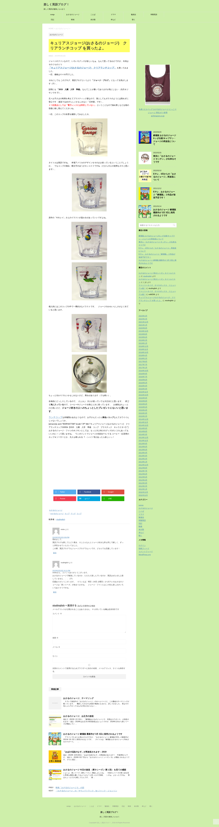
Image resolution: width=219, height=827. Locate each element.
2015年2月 (143, 416)
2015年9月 (143, 398)
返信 (54, 553)
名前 (55, 638)
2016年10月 (143, 371)
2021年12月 (143, 322)
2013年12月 (143, 437)
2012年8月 (143, 468)
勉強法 (133, 14)
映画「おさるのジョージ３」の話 (70, 787)
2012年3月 (143, 483)
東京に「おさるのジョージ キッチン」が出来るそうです (164, 159)
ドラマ (113, 14)
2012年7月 (143, 471)
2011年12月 (143, 492)
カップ (67, 514)
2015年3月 (143, 413)
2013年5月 (143, 450)
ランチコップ (55, 417)
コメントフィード (146, 551)
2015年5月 (143, 407)
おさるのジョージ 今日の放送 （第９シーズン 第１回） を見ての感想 (94, 770)
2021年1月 (143, 325)
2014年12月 (143, 419)
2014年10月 (143, 425)
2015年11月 (143, 392)
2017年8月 (143, 361)
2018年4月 (143, 355)
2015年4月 (143, 410)
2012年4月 (143, 480)
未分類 (92, 20)
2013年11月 (143, 441)
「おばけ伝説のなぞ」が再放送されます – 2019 (84, 752)
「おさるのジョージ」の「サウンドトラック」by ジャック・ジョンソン (86, 791)
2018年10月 (143, 352)
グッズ (73, 514)
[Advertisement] (89, 463)
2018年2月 (143, 358)
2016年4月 (143, 386)
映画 (72, 20)
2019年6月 (143, 337)
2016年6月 (143, 380)
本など (113, 20)
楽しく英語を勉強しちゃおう (109, 817)
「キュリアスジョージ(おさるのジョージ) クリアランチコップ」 (82, 67)
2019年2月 (143, 340)
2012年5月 (143, 477)
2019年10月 (143, 331)
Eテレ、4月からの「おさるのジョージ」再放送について (164, 177)
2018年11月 (143, 349)
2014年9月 (143, 428)
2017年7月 (143, 365)
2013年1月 (143, 462)
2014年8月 (143, 431)
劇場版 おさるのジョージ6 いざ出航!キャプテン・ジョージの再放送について (164, 139)
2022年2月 (143, 319)
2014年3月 (143, 434)
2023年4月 (143, 316)
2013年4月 (143, 453)
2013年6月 (143, 447)
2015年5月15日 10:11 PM (61, 571)
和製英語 (154, 14)
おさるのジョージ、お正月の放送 (78, 716)
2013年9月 (143, 444)
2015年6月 (143, 404)
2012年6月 (143, 474)
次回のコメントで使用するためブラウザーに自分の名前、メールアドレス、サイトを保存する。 (88, 669)
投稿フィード (144, 548)
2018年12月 (143, 346)
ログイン (142, 545)
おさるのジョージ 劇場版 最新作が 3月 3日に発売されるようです (92, 734)
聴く (133, 20)
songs (52, 14)
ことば (92, 14)
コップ (79, 514)
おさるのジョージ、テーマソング (78, 698)
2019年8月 (143, 334)
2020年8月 (143, 328)
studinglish (60, 519)
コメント (57, 614)
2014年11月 (143, 422)
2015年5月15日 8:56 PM (60, 537)
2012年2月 (143, 486)
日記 (52, 20)
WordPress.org (145, 555)
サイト (55, 656)
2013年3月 (143, 456)
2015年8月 (143, 401)
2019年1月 (143, 343)
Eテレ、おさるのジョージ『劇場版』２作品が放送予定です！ (164, 195)
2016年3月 (143, 389)
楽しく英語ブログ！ (56, 4)
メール (56, 647)
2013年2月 (143, 459)
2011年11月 (143, 495)
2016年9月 (143, 374)
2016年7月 (143, 377)
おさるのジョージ (72, 14)
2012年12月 (143, 465)
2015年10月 (143, 395)
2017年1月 (143, 368)
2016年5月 (143, 383)
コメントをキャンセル (86, 606)
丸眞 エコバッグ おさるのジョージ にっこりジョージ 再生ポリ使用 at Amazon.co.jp (158, 112)
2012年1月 (143, 489)
